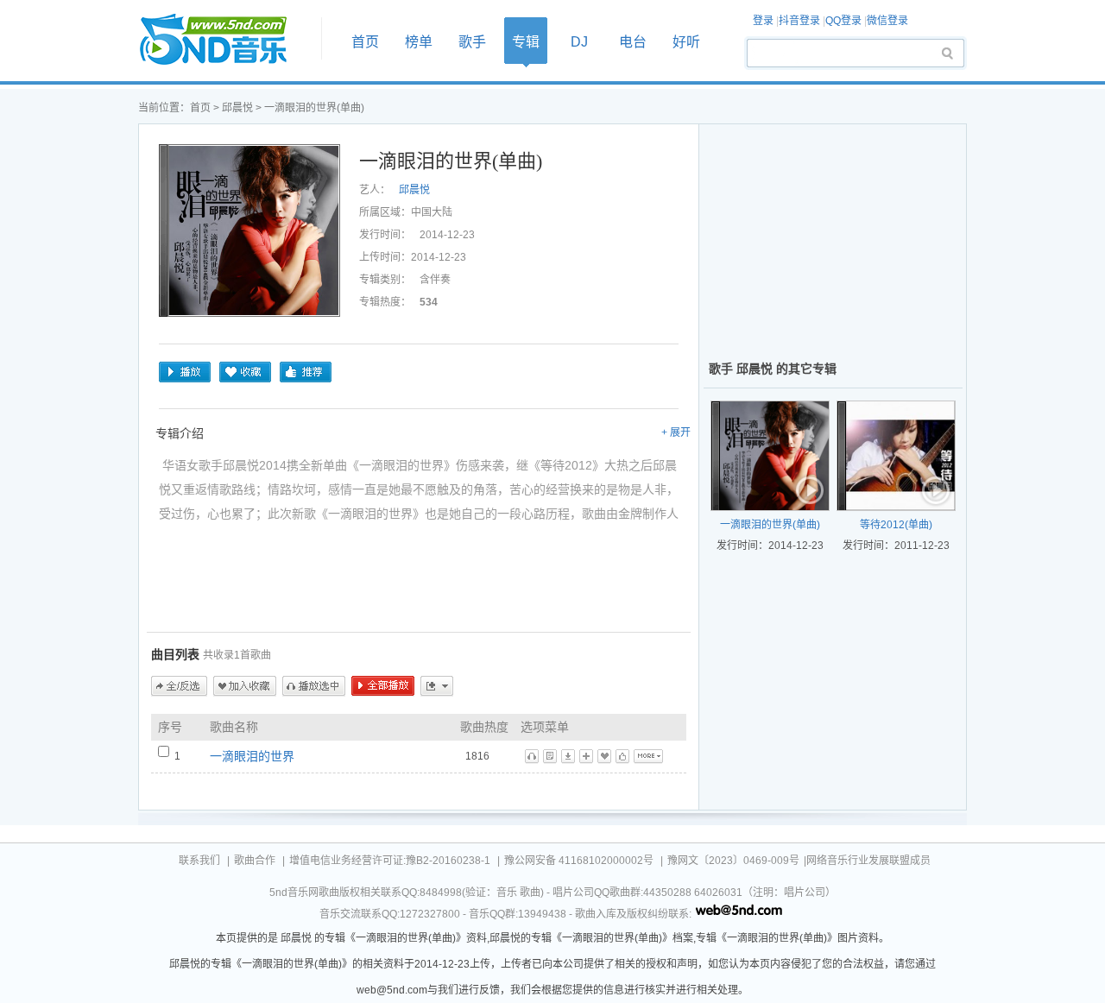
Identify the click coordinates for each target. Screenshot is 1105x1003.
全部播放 (382, 686)
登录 (763, 21)
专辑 (526, 42)
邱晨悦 (237, 108)
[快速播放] (810, 492)
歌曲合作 (254, 861)
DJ (579, 42)
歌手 (472, 42)
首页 (224, 40)
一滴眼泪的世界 (252, 756)
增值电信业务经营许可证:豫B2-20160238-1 (389, 861)
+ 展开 (676, 432)
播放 (185, 372)
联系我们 (199, 861)
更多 (436, 686)
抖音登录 (799, 21)
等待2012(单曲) (896, 525)
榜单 (419, 42)
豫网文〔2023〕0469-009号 (733, 861)
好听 (686, 42)
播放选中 (313, 686)
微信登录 (887, 21)
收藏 (245, 372)
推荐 (306, 372)
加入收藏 (244, 686)
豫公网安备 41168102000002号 (579, 861)
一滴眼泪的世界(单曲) (770, 525)
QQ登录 (843, 21)
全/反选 (179, 686)
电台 (633, 42)
